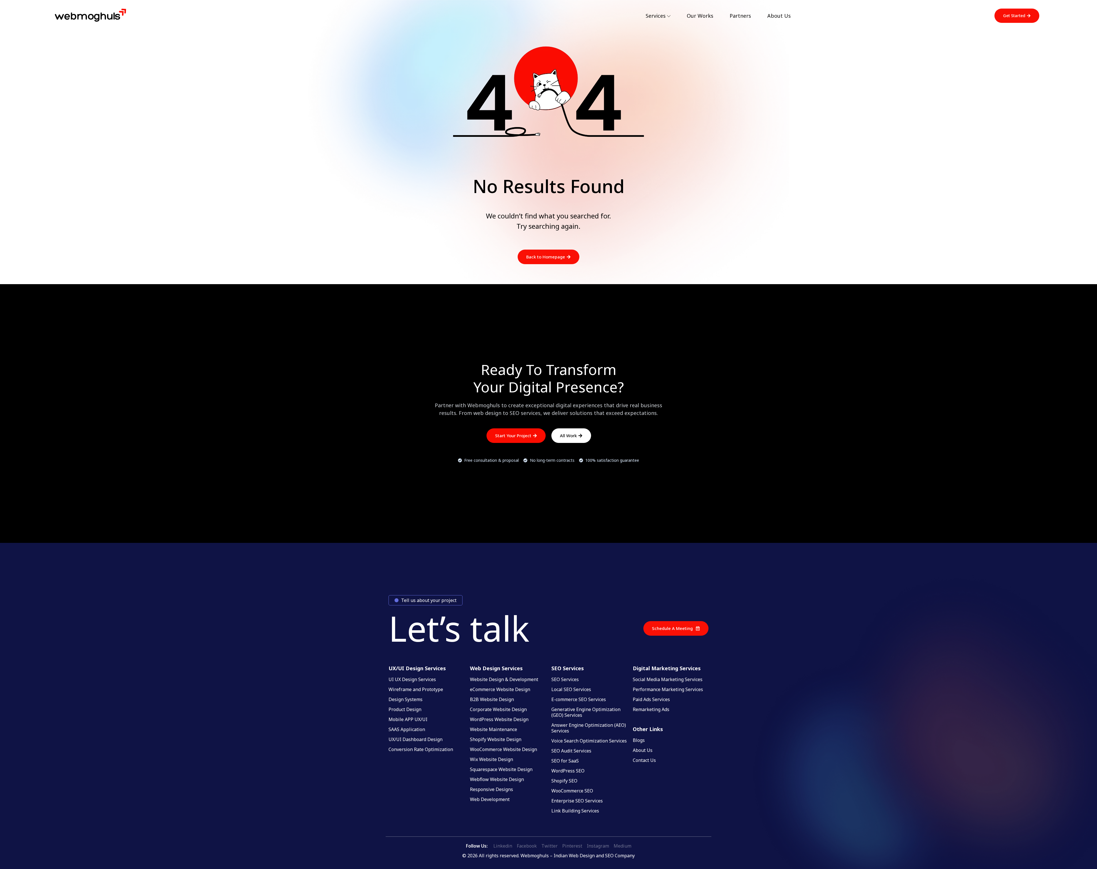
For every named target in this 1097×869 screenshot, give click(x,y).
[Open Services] (668, 16)
